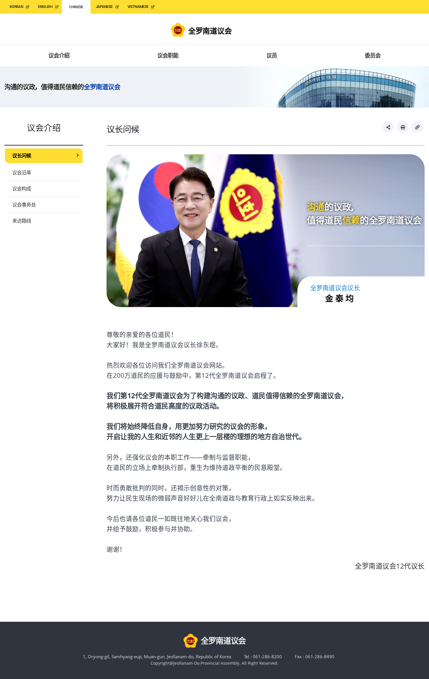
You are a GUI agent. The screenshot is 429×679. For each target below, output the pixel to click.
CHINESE (76, 7)
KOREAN (16, 6)
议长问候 (21, 155)
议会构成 (21, 188)
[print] (403, 127)
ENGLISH (45, 6)
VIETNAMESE (138, 6)
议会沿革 (21, 172)
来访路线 (21, 220)
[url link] (417, 127)
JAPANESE (104, 6)
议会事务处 (24, 204)
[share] (388, 127)
